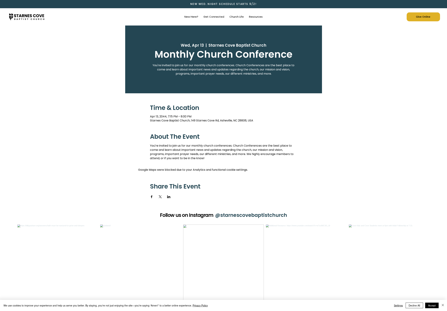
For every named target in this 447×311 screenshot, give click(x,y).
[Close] (443, 305)
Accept (432, 305)
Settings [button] (398, 305)
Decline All (414, 305)
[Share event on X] (160, 196)
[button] (191, 16)
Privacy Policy (200, 305)
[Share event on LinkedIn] (168, 196)
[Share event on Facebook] (151, 196)
